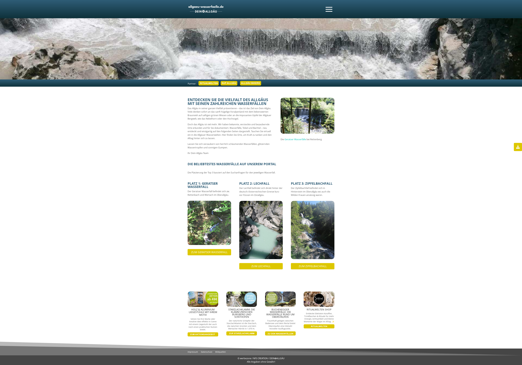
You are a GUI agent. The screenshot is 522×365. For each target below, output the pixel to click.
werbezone (245, 358)
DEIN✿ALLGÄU (277, 358)
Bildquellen (220, 352)
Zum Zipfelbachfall (313, 266)
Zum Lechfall (261, 266)
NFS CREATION (260, 358)
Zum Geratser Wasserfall (209, 252)
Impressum (193, 352)
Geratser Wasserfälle (295, 139)
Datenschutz (206, 352)
